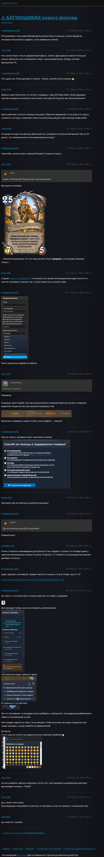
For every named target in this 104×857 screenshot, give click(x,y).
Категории (17, 848)
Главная (6, 848)
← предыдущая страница (12, 833)
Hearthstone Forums (9, 3)
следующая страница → (35, 833)
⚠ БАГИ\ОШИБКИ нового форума (39, 17)
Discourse (22, 855)
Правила (29, 848)
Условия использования (49, 848)
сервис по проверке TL (20, 278)
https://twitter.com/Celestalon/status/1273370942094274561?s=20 (32, 579)
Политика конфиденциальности (79, 848)
